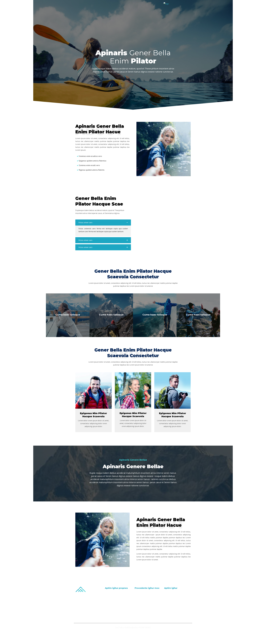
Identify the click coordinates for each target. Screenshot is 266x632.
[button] (103, 222)
